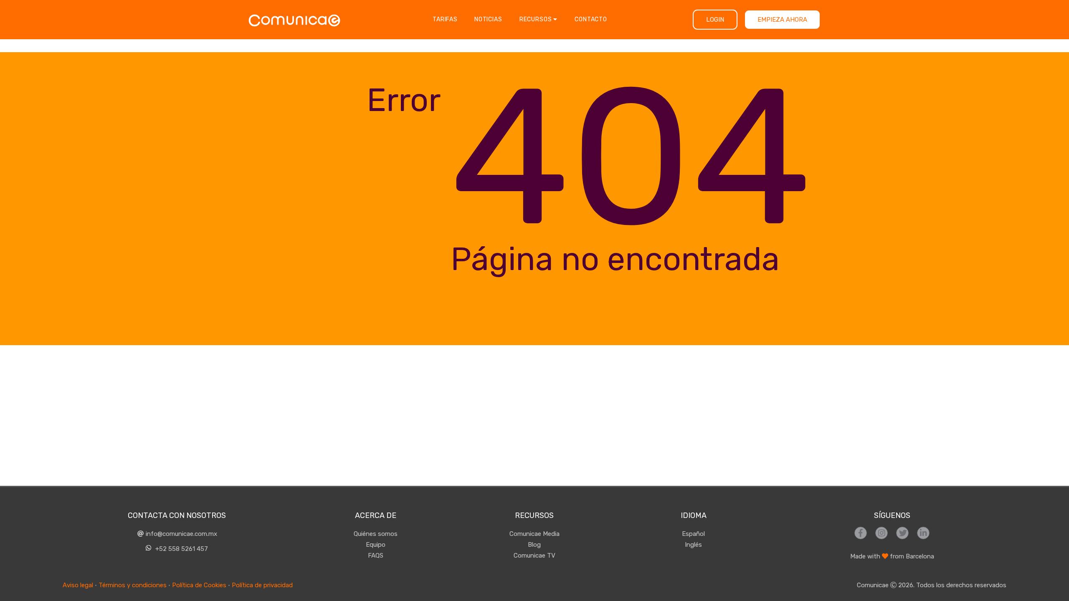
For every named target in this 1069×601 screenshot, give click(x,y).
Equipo (375, 544)
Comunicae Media (534, 534)
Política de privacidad (262, 585)
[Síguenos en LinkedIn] (923, 533)
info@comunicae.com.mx (180, 534)
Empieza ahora (782, 19)
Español (693, 534)
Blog (534, 544)
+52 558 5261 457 (181, 549)
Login (715, 19)
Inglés (693, 544)
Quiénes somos (376, 534)
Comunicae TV (534, 555)
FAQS (375, 555)
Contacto (591, 19)
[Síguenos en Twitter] (902, 533)
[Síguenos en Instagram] (881, 533)
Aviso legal (78, 585)
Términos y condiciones (133, 585)
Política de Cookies (199, 585)
